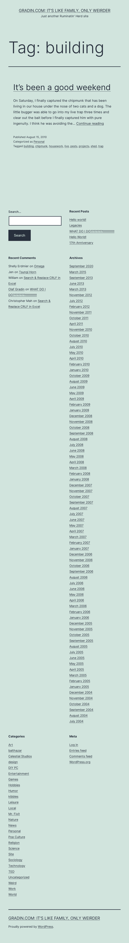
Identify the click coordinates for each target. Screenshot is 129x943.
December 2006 (80, 554)
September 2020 (81, 266)
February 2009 (79, 404)
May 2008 (76, 456)
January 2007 (79, 548)
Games (13, 779)
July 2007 (76, 514)
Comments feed (80, 756)
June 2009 (76, 387)
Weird (12, 883)
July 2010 (76, 347)
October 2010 (79, 335)
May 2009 (76, 393)
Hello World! (77, 237)
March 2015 (77, 272)
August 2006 (78, 577)
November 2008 (81, 421)
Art (10, 745)
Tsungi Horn (27, 272)
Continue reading (90, 123)
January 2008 (79, 479)
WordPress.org (79, 762)
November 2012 (80, 295)
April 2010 (76, 358)
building (29, 146)
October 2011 (78, 318)
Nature (13, 819)
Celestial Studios (20, 756)
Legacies (75, 225)
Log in (73, 745)
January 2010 (79, 370)
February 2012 (79, 306)
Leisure (13, 802)
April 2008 (76, 462)
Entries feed (78, 750)
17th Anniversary (81, 242)
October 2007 (79, 496)
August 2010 (78, 341)
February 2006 (79, 612)
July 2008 (76, 444)
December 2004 (80, 692)
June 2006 (76, 589)
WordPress (45, 926)
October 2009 (79, 375)
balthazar (15, 750)
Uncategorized (18, 877)
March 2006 (78, 606)
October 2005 (79, 635)
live (66, 146)
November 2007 (80, 491)
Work (12, 888)
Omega (39, 266)
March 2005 (78, 675)
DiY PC (13, 767)
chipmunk (41, 146)
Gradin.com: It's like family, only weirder (64, 10)
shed (94, 146)
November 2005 (81, 629)
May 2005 (76, 663)
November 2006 (81, 560)
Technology (16, 866)
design (13, 762)
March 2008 (78, 468)
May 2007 (76, 525)
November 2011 (80, 312)
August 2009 (78, 381)
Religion (14, 842)
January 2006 (79, 617)
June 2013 (76, 283)
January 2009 (79, 410)
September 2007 (81, 502)
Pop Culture (16, 837)
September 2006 (81, 571)
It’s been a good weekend (62, 87)
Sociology (15, 860)
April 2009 (76, 398)
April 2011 (76, 324)
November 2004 (81, 698)
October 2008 (79, 427)
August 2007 (78, 508)
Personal (39, 141)
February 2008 (79, 473)
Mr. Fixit (14, 814)
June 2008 (76, 450)
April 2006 (76, 600)
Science (13, 848)
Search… (14, 211)
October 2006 (79, 565)
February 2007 (79, 542)
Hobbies (14, 785)
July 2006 (76, 583)
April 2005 (76, 669)
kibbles (13, 796)
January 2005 (79, 686)
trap (100, 146)
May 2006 (76, 594)
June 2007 (76, 519)
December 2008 (80, 416)
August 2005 (78, 646)
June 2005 (76, 658)
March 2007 (78, 537)
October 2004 (79, 704)
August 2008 (78, 439)
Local (12, 808)
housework (56, 146)
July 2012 (76, 301)
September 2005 (81, 640)
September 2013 (81, 278)
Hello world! (77, 219)
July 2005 (76, 652)
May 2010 (76, 352)
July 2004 (76, 721)
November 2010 (80, 329)
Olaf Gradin (16, 289)
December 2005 (80, 623)
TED (11, 871)
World (12, 894)
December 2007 (80, 485)
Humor (13, 791)
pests (73, 146)
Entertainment (18, 773)
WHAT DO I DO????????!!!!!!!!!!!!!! (91, 231)
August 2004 (78, 715)
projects (84, 146)
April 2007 (76, 531)
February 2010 (79, 364)
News (12, 825)
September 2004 (81, 710)
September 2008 (81, 433)
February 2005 (79, 681)
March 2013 (77, 289)
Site (11, 854)
